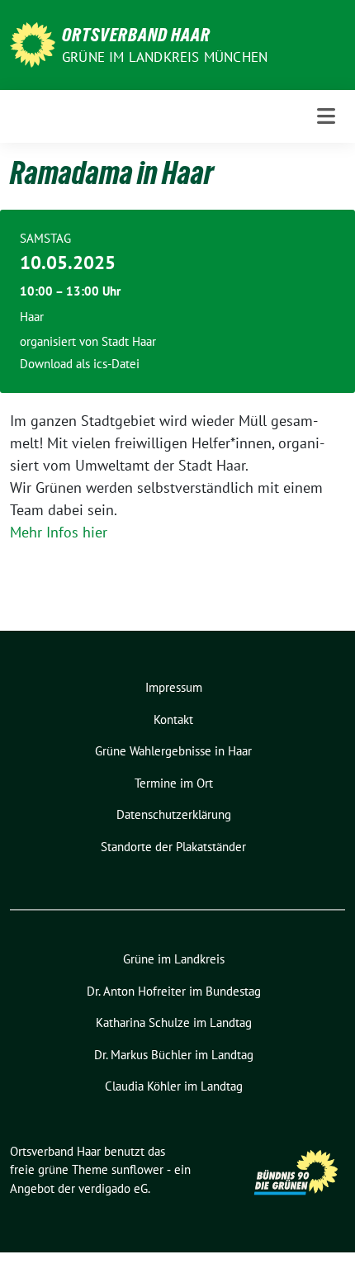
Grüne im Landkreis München (164, 57)
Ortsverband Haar (136, 34)
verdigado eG (113, 1188)
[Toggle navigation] (326, 116)
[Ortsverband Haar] (32, 43)
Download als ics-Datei (80, 364)
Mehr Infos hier (58, 532)
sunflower (137, 1169)
